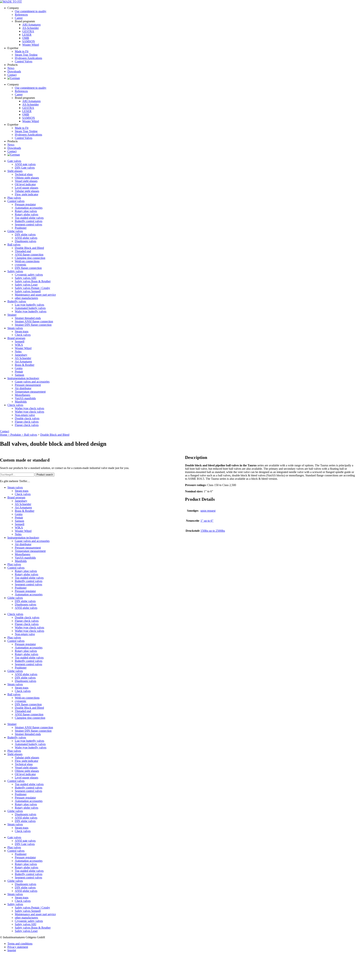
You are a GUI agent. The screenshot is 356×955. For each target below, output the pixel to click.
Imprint (11, 950)
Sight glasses (14, 171)
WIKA (19, 344)
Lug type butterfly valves (29, 304)
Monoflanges (22, 395)
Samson (19, 374)
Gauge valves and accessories (32, 381)
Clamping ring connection (30, 257)
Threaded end (23, 251)
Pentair (19, 371)
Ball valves (13, 244)
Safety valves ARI (25, 278)
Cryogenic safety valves (29, 274)
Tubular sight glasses (27, 191)
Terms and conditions (19, 943)
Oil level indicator (25, 184)
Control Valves (23, 61)
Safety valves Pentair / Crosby (32, 288)
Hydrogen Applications (28, 58)
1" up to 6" (206, 520)
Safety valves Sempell (28, 291)
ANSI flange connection (29, 254)
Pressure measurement (28, 384)
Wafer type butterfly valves (30, 311)
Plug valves (14, 197)
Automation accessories (28, 207)
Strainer (12, 314)
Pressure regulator (25, 204)
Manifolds (21, 401)
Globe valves (15, 231)
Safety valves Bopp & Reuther (33, 281)
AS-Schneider (30, 28)
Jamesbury (21, 354)
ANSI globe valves (26, 237)
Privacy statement (17, 946)
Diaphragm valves (25, 241)
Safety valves (15, 271)
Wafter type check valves (29, 408)
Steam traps (21, 331)
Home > (5, 434)
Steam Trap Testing (26, 54)
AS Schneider (23, 358)
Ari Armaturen (23, 361)
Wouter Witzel (30, 44)
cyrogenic (20, 264)
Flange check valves (27, 421)
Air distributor (23, 388)
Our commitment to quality (30, 11)
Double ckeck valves (27, 418)
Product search (45, 474)
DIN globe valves (25, 234)
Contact (12, 74)
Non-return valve (25, 415)
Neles (18, 351)
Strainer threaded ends (28, 318)
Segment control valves (28, 224)
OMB (25, 38)
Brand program (16, 338)
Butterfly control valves (28, 221)
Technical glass (24, 174)
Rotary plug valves (26, 211)
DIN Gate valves (25, 167)
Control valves (15, 201)
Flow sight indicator (26, 194)
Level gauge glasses (26, 187)
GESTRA (28, 31)
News (10, 68)
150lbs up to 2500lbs (212, 530)
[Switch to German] (13, 78)
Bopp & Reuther (24, 364)
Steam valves (15, 328)
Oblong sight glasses (27, 177)
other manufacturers (26, 298)
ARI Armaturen (31, 24)
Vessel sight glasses (26, 181)
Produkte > (17, 434)
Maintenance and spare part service (35, 294)
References (21, 14)
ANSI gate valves (25, 164)
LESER (27, 34)
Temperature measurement (30, 391)
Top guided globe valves (29, 217)
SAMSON (28, 41)
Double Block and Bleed (29, 247)
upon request (207, 510)
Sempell (19, 341)
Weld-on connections (27, 261)
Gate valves (14, 161)
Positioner (21, 227)
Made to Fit (21, 51)
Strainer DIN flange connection (33, 324)
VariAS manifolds (25, 398)
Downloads (14, 71)
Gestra (18, 368)
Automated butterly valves (30, 308)
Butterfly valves (16, 301)
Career (19, 18)
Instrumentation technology (23, 378)
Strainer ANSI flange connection (34, 321)
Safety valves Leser (26, 284)
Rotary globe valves (26, 214)
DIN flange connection (28, 267)
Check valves (23, 334)
